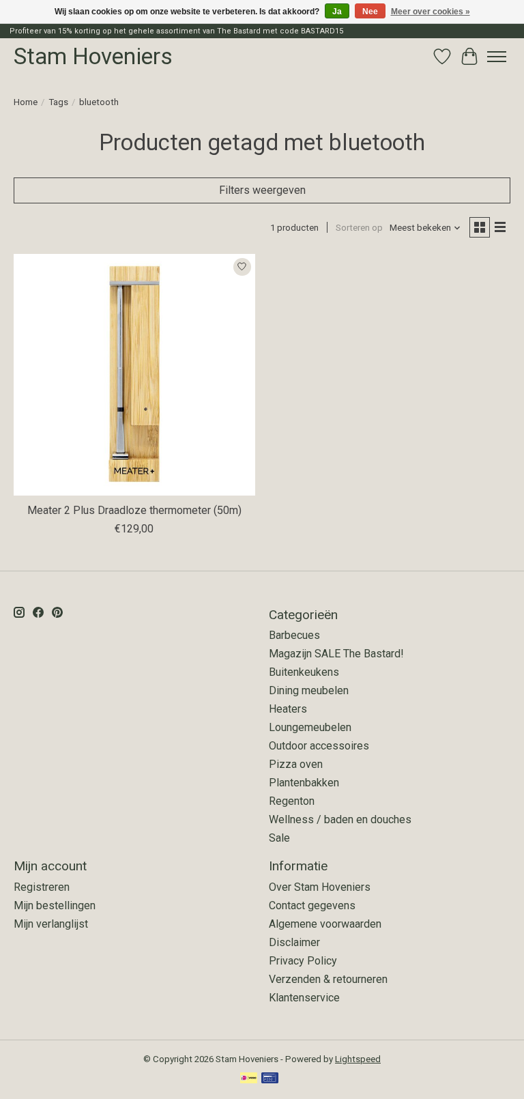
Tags (58, 102)
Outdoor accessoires (319, 745)
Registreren (42, 887)
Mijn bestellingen (55, 905)
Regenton (292, 801)
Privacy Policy (303, 960)
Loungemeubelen (310, 727)
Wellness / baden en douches (340, 819)
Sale (279, 837)
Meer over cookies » (430, 11)
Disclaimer (294, 942)
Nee (370, 11)
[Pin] (269, 1078)
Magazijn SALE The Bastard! (336, 653)
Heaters (288, 708)
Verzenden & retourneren (328, 979)
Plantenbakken (304, 782)
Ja (337, 11)
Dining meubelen (309, 690)
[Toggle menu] (496, 56)
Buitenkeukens (304, 672)
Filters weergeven (262, 190)
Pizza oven (296, 764)
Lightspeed (358, 1059)
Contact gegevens (312, 905)
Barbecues (294, 635)
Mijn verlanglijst (51, 923)
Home (26, 102)
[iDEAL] (248, 1078)
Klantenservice (304, 997)
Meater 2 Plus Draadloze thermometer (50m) (134, 510)
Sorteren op (359, 228)
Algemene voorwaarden (325, 923)
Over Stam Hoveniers (319, 887)
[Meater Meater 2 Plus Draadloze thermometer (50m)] (134, 375)
